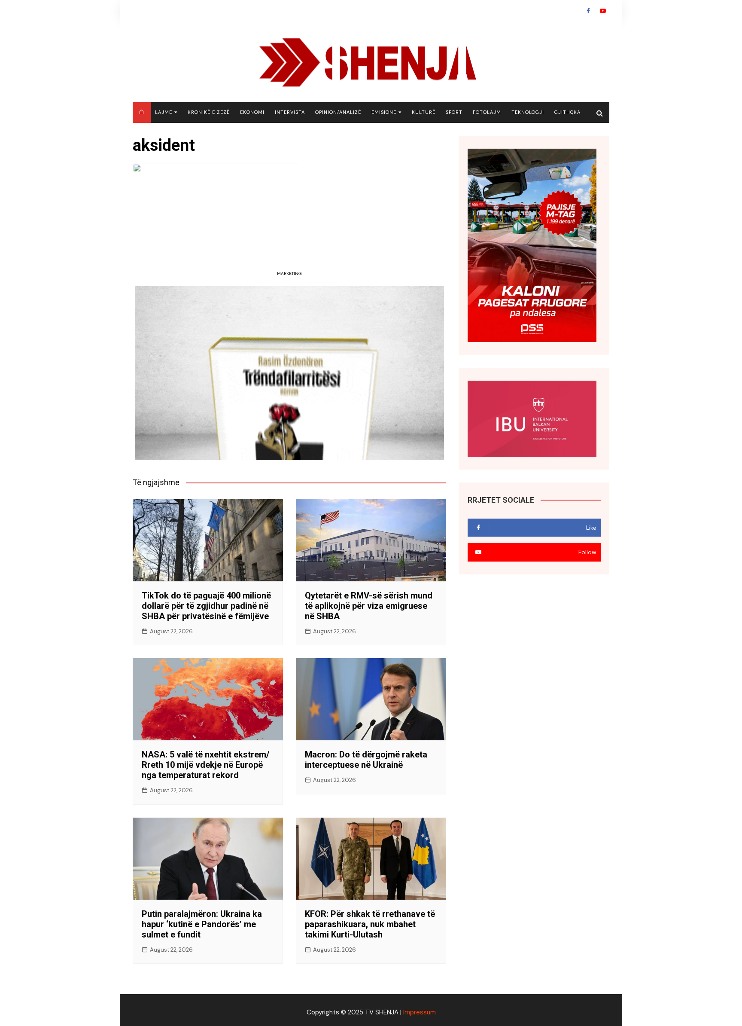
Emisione (383, 112)
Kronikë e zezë (209, 112)
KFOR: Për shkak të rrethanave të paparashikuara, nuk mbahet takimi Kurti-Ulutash (370, 924)
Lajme (163, 112)
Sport (454, 112)
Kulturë (423, 112)
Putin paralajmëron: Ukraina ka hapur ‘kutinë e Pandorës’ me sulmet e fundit (202, 924)
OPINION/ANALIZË (338, 112)
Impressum (419, 1012)
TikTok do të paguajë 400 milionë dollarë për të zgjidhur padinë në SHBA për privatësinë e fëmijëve (206, 605)
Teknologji (527, 112)
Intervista (290, 112)
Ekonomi (252, 112)
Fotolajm (487, 112)
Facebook (588, 10)
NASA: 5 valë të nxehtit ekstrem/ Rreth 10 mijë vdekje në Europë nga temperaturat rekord (205, 764)
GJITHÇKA (567, 112)
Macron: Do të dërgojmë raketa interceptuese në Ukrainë (366, 759)
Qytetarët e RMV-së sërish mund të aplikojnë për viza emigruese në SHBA (368, 605)
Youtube (602, 10)
